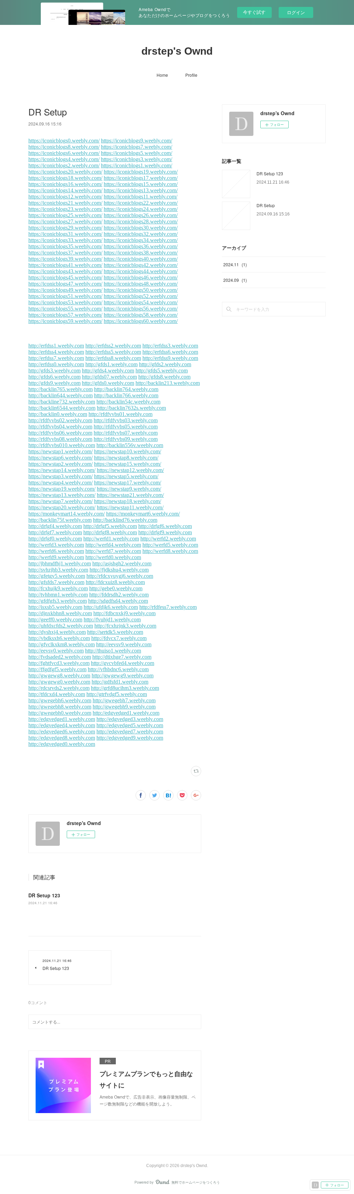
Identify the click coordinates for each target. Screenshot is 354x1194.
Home (162, 75)
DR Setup (266, 205)
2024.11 (235, 264)
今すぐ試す (254, 12)
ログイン (296, 12)
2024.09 (235, 280)
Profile (191, 75)
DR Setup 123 (44, 895)
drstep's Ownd (177, 51)
